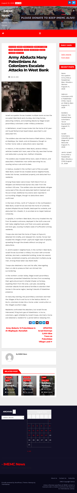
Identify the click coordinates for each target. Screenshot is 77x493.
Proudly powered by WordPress (12, 482)
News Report (34, 49)
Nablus (26, 49)
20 (42, 435)
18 (33, 435)
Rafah (7, 380)
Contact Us (62, 478)
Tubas (44, 377)
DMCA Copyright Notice (67, 481)
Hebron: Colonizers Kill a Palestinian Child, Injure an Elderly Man (67, 98)
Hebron (20, 46)
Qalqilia (42, 49)
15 (50, 431)
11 (33, 431)
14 (46, 431)
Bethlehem (12, 46)
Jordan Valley (18, 49)
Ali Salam (11, 392)
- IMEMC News (13, 464)
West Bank (20, 52)
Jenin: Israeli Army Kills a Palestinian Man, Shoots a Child (66, 156)
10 (29, 431)
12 (37, 431)
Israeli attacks (28, 46)
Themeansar (5, 484)
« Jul (29, 451)
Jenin (10, 49)
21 (46, 435)
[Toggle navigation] (40, 33)
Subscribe (71, 478)
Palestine (9, 377)
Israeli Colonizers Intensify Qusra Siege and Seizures (67, 138)
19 (37, 435)
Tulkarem (12, 52)
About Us (54, 478)
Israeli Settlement (41, 46)
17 (29, 435)
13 (42, 431)
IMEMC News (22, 354)
